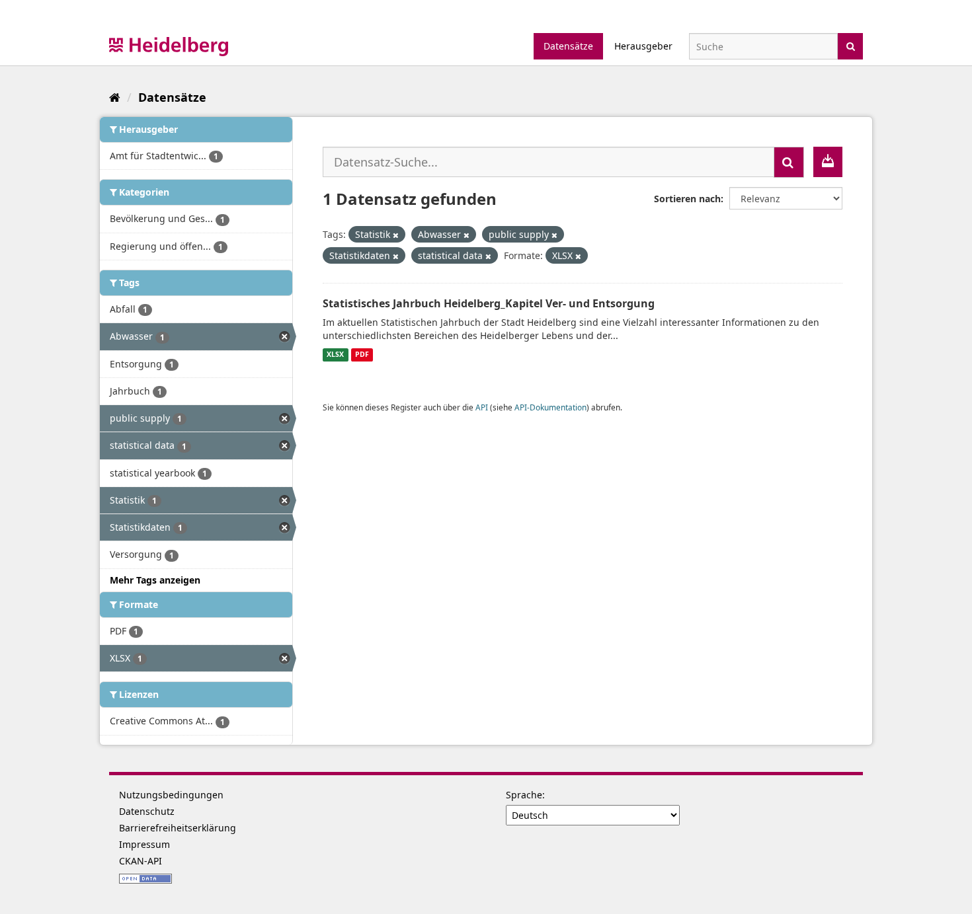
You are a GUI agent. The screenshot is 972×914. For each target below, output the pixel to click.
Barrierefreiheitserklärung (177, 827)
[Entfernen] (396, 235)
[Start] (114, 97)
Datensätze (568, 46)
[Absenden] (850, 45)
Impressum (144, 844)
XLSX (335, 355)
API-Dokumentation (550, 407)
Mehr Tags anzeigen (155, 580)
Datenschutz (147, 811)
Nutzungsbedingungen (171, 794)
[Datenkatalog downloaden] (827, 162)
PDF (362, 355)
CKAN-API (140, 861)
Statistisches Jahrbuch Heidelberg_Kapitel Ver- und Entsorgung (489, 303)
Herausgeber (643, 46)
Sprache (524, 794)
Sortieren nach (687, 198)
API (481, 407)
